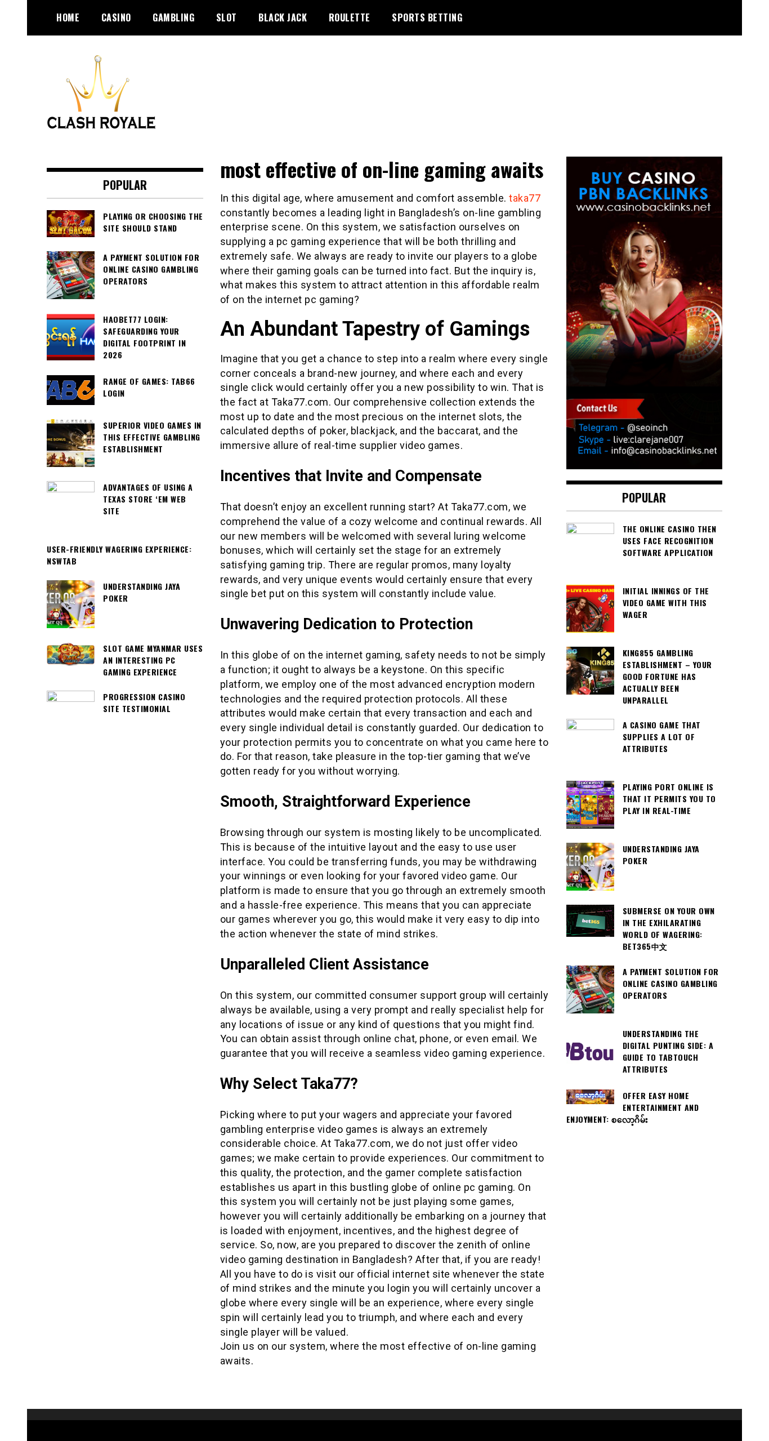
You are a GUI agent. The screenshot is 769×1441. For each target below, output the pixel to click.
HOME (67, 17)
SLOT (226, 17)
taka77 (524, 198)
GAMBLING (173, 17)
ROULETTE (349, 17)
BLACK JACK (282, 17)
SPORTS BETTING (427, 17)
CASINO (116, 17)
